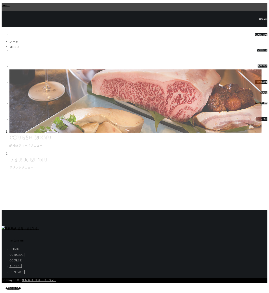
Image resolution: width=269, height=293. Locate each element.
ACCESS (262, 66)
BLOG (263, 92)
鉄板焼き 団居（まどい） (39, 280)
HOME (263, 19)
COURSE (262, 50)
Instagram (16, 240)
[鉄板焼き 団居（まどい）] (20, 228)
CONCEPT (261, 34)
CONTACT (16, 272)
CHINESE (261, 119)
